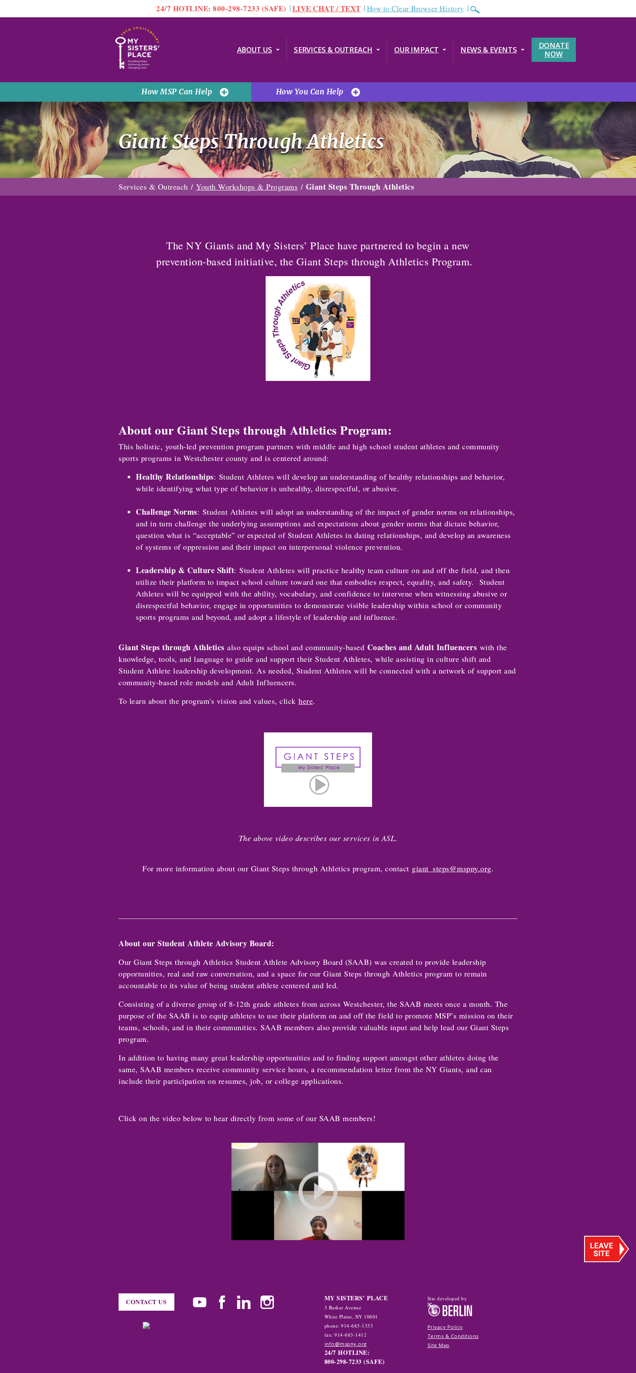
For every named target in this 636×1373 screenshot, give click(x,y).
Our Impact (416, 50)
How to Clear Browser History (415, 8)
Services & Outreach (333, 50)
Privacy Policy (445, 1327)
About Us (254, 50)
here (306, 701)
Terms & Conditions (453, 1336)
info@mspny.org (345, 1344)
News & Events (488, 50)
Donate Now (554, 49)
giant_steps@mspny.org (451, 868)
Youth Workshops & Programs (247, 186)
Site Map (438, 1345)
